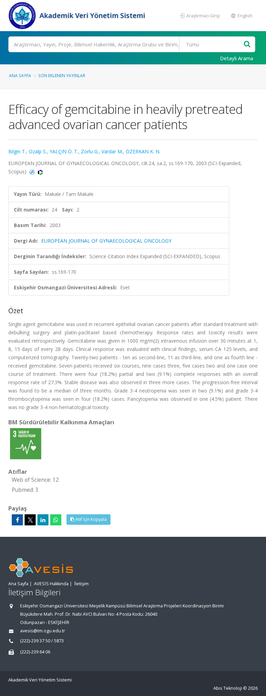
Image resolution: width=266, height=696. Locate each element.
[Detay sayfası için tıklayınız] (25, 443)
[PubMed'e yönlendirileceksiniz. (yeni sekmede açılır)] (32, 171)
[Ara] (247, 44)
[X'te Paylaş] (30, 519)
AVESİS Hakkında (51, 584)
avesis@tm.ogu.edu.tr (42, 631)
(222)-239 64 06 (35, 652)
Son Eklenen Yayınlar (61, 75)
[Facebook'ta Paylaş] (17, 519)
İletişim (81, 584)
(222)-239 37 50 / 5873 (42, 641)
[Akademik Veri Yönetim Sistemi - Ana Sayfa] (23, 15)
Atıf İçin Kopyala (90, 519)
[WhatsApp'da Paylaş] (55, 519)
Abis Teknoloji (227, 688)
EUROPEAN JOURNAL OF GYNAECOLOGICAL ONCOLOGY (106, 240)
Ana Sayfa (20, 75)
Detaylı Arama (236, 58)
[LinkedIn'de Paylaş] (42, 519)
